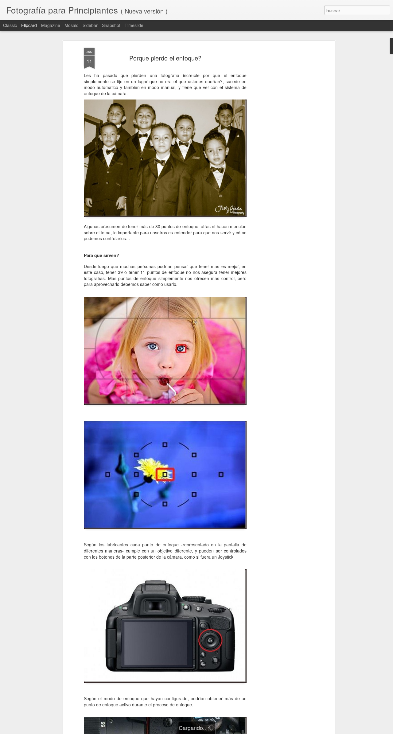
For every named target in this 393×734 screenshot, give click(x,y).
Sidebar (90, 25)
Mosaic (71, 25)
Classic (10, 25)
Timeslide (134, 25)
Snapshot (111, 25)
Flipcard (29, 25)
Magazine (50, 25)
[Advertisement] (280, 145)
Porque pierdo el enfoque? (165, 57)
